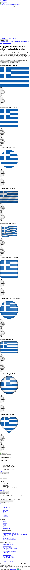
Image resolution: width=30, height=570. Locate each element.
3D (8, 62)
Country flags (11, 563)
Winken (19, 60)
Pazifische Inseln (7, 549)
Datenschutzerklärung (8, 561)
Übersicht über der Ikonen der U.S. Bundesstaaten (14, 537)
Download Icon (20, 41)
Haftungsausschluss (7, 560)
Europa (4, 512)
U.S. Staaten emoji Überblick (9, 535)
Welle (15, 60)
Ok (18, 569)
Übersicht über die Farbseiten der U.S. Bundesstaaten (15, 534)
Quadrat (7, 60)
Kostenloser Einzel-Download (7, 500)
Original (2, 60)
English (12, 4)
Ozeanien (5, 515)
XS (1, 89)
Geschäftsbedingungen (8, 556)
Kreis (11, 60)
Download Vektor (4, 41)
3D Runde (12, 62)
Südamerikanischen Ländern (9, 551)
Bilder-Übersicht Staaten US (9, 538)
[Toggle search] (0, 2)
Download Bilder (13, 41)
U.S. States (5, 552)
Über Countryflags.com (8, 557)
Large (2, 93)
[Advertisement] (15, 22)
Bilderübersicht (6, 528)
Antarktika (5, 510)
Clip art (4, 525)
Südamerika (5, 516)
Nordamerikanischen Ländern (10, 548)
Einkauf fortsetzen (4, 502)
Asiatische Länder (7, 546)
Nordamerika (6, 514)
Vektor (4, 521)
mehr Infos (2, 471)
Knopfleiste (24, 60)
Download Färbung (7, 43)
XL (1, 95)
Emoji (4, 524)
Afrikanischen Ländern (8, 544)
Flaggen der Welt (7, 507)
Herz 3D (17, 62)
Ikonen (4, 526)
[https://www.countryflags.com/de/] (3, 0)
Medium (2, 92)
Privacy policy (13, 569)
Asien (4, 511)
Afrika (4, 508)
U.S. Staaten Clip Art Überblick (10, 533)
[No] (20, 569)
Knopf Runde (3, 62)
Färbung (5, 523)
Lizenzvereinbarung (7, 555)
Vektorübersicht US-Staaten (9, 539)
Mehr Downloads (4, 40)
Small (2, 90)
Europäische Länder (7, 547)
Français (18, 4)
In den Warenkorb (4, 473)
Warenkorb (2, 503)
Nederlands (5, 4)
